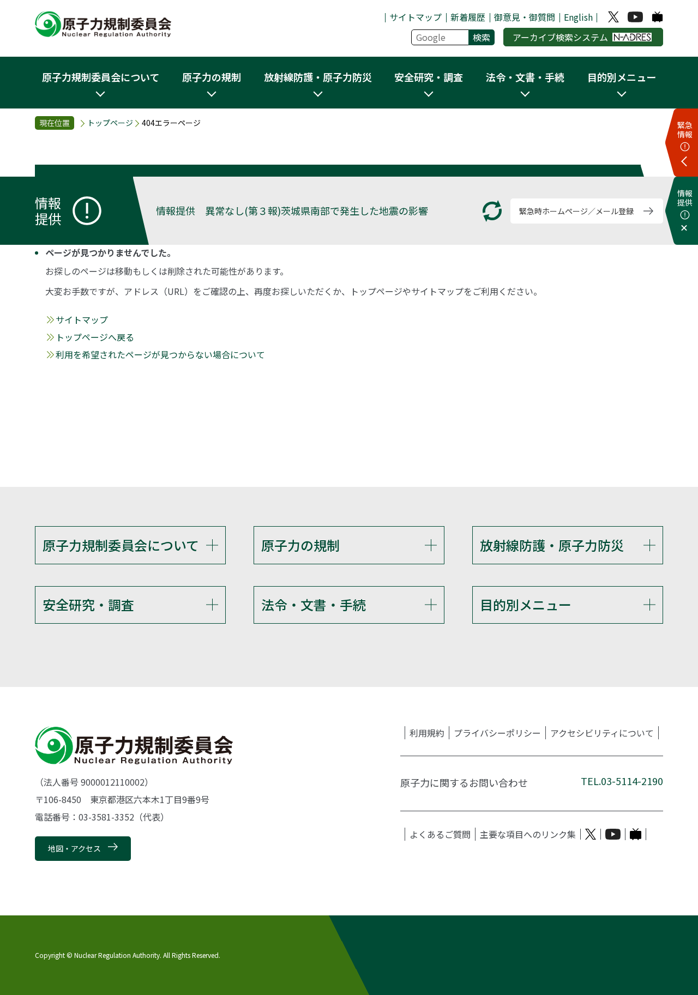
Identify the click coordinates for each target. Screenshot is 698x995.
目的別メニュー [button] (621, 77)
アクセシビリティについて (602, 732)
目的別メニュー (525, 604)
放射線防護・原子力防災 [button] (318, 77)
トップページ (110, 122)
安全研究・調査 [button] (428, 77)
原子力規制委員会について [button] (100, 77)
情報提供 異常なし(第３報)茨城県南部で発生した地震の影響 (292, 210)
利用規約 (427, 732)
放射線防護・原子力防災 (552, 544)
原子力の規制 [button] (211, 77)
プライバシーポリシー (497, 732)
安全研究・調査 (88, 604)
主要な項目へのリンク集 (528, 834)
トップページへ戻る (95, 336)
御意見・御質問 (524, 16)
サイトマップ (415, 16)
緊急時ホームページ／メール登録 (576, 211)
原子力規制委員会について (121, 544)
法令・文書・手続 (313, 604)
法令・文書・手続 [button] (525, 77)
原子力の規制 (300, 544)
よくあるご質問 (440, 834)
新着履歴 (467, 16)
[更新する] (492, 211)
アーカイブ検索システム (560, 37)
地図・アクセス (74, 848)
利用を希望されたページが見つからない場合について (160, 354)
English (578, 16)
